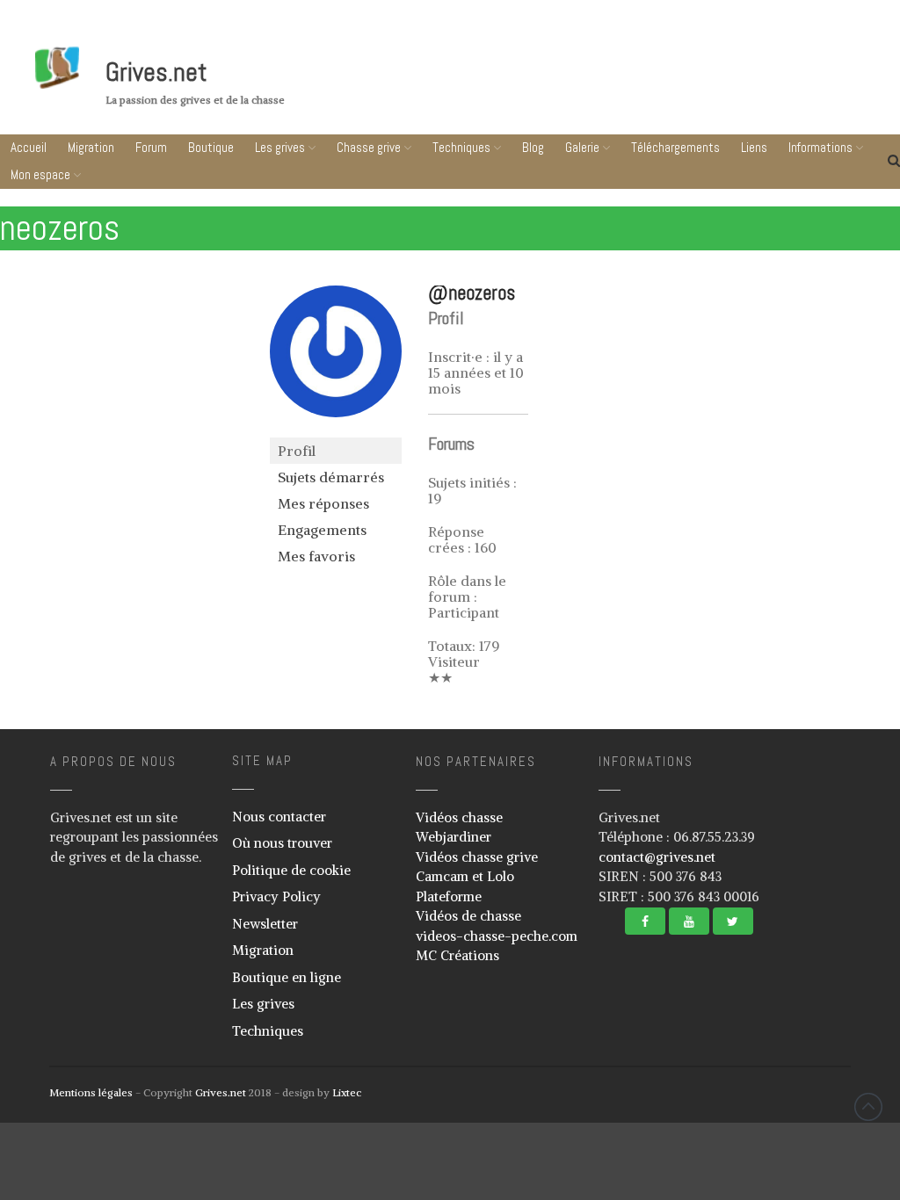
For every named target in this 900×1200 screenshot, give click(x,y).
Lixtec (346, 1092)
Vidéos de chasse (468, 915)
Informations (789, 1165)
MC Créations (457, 955)
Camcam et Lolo (465, 876)
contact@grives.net (657, 857)
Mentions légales (91, 1092)
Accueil (29, 147)
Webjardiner (453, 836)
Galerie (582, 147)
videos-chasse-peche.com (496, 936)
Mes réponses (323, 503)
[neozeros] (336, 429)
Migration (91, 147)
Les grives (280, 147)
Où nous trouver (282, 843)
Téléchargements (675, 147)
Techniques (461, 147)
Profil (297, 450)
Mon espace (40, 174)
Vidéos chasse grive (477, 857)
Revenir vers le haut (868, 1107)
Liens (794, 1131)
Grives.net (156, 72)
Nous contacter (279, 816)
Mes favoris (316, 556)
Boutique (211, 147)
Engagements (322, 530)
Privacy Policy (276, 896)
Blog (533, 147)
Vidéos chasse (459, 817)
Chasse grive (369, 147)
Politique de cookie (291, 870)
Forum (151, 147)
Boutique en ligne (286, 977)
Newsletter (265, 923)
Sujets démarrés (331, 477)
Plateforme (449, 896)
